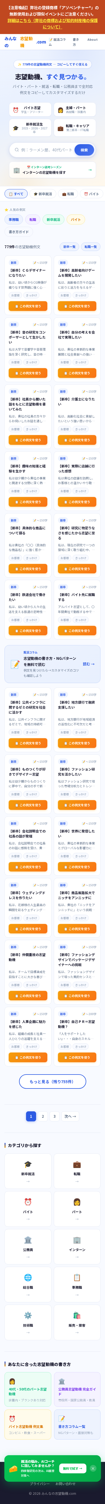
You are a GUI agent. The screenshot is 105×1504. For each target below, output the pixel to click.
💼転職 (68, 193)
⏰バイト (91, 193)
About (92, 39)
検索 (84, 150)
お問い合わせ (65, 1483)
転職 (32, 219)
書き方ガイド (19, 231)
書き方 (76, 42)
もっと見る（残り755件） (53, 1081)
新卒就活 (53, 219)
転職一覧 (91, 246)
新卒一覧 (69, 246)
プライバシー (40, 1483)
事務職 (14, 219)
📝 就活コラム (57, 42)
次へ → (70, 1116)
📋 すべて (16, 193)
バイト (76, 219)
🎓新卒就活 (43, 193)
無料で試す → (72, 1468)
